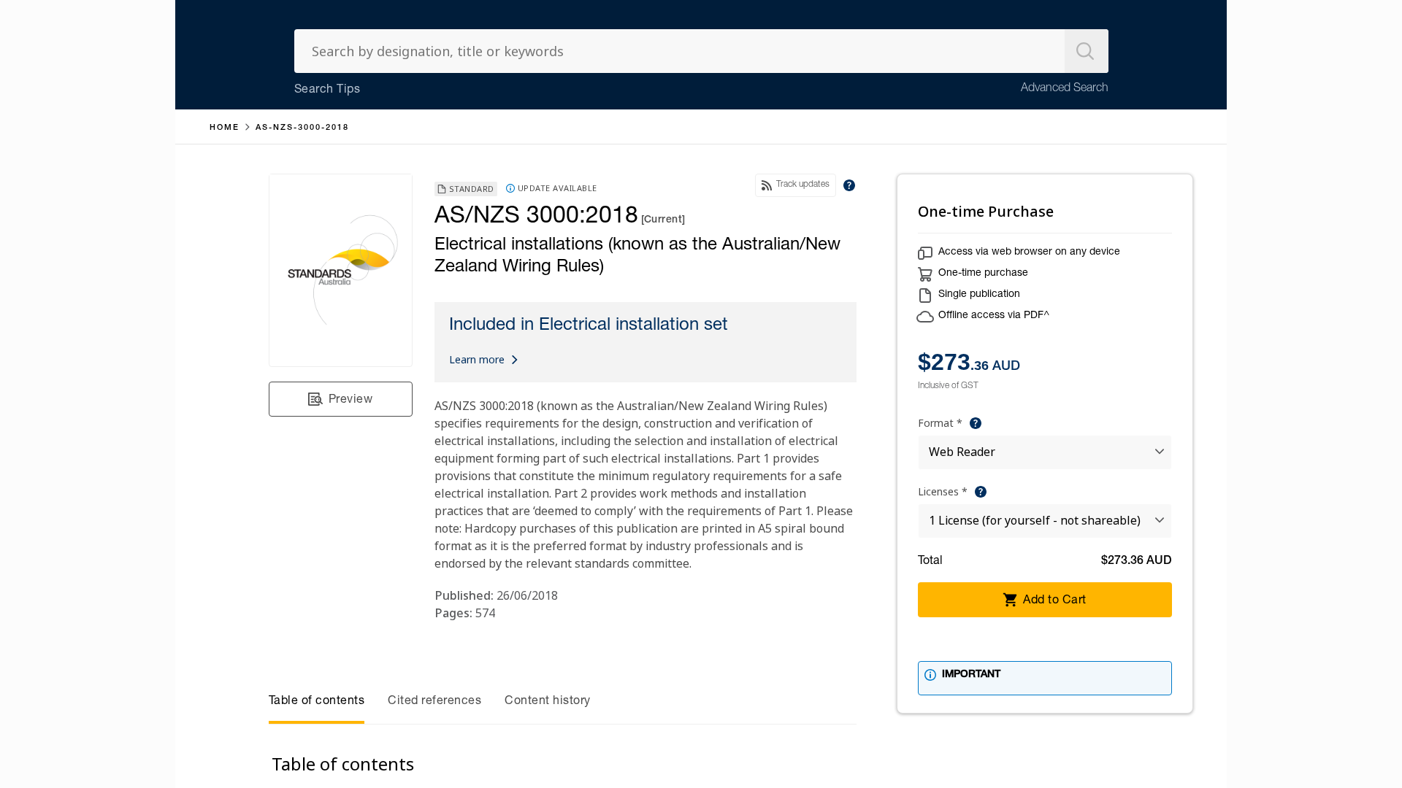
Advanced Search (1064, 89)
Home (225, 128)
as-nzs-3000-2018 (302, 128)
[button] (341, 399)
